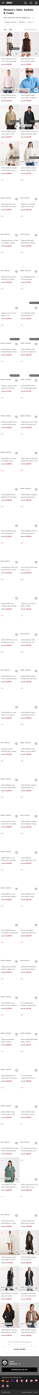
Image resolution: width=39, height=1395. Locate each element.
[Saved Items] (31, 2)
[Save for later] (16, 53)
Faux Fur (31, 22)
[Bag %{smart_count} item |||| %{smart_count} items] (36, 2)
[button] (3, 1380)
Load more (19, 1349)
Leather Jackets (11, 22)
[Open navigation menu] (3, 2)
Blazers (22, 22)
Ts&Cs (35, 1392)
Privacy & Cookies (27, 1392)
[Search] (25, 2)
